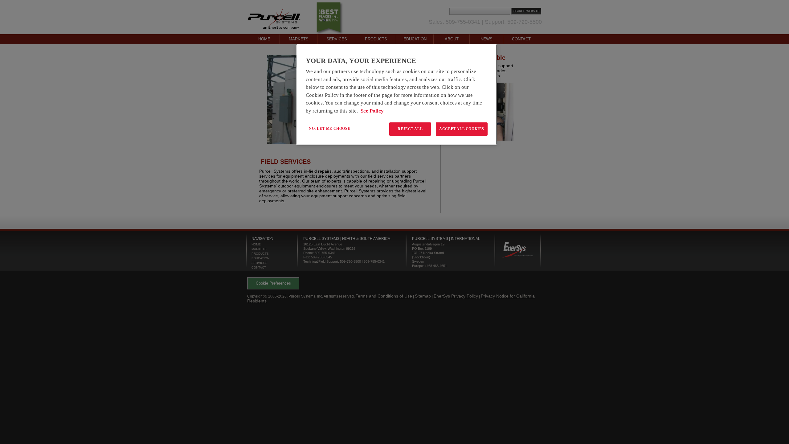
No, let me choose (329, 128)
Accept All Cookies (461, 129)
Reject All (410, 129)
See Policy (372, 111)
